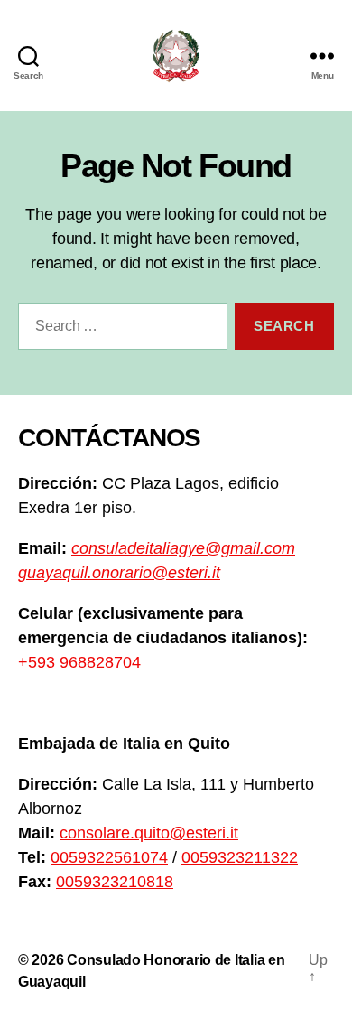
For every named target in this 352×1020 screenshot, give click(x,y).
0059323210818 (114, 882)
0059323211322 (239, 857)
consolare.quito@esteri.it (149, 833)
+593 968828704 (79, 662)
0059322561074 (109, 857)
